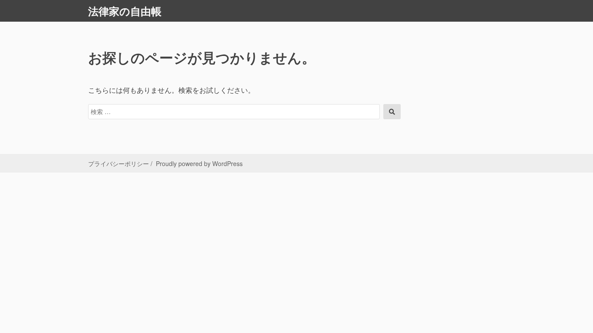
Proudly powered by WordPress (199, 163)
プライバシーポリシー (118, 163)
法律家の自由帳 (124, 10)
